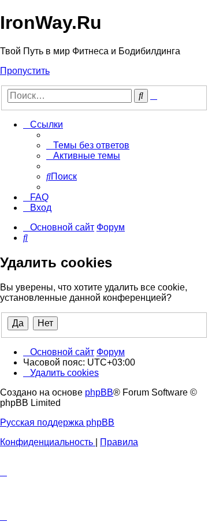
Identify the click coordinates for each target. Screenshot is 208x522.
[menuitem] (87, 145)
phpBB (99, 392)
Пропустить (25, 71)
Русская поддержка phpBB (57, 422)
